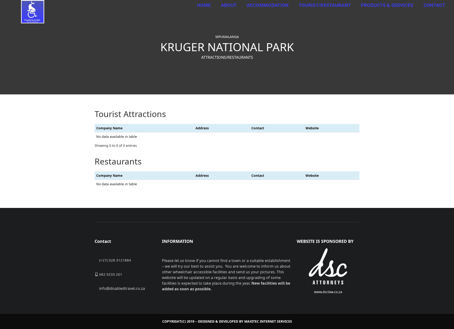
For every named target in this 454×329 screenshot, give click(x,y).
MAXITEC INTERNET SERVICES (268, 321)
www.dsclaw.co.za (328, 292)
